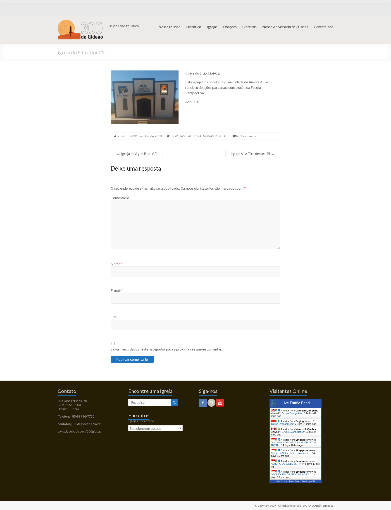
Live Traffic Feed (295, 403)
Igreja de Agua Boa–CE (137, 153)
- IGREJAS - (178, 136)
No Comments (246, 136)
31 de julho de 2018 (148, 136)
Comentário (120, 198)
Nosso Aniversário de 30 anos (285, 26)
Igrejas (212, 26)
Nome (117, 263)
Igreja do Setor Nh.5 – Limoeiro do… (292, 453)
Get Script (282, 481)
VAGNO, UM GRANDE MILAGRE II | (292, 474)
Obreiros (249, 26)
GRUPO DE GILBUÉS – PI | (287, 463)
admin (121, 136)
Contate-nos (323, 26)
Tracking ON (308, 481)
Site (114, 317)
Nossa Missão (169, 26)
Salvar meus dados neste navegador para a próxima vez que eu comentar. (166, 349)
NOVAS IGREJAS (215, 136)
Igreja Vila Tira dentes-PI (252, 153)
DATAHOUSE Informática (318, 505)
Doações (230, 26)
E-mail (117, 290)
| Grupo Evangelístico (292, 413)
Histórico (193, 26)
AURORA (195, 136)
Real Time (294, 481)
